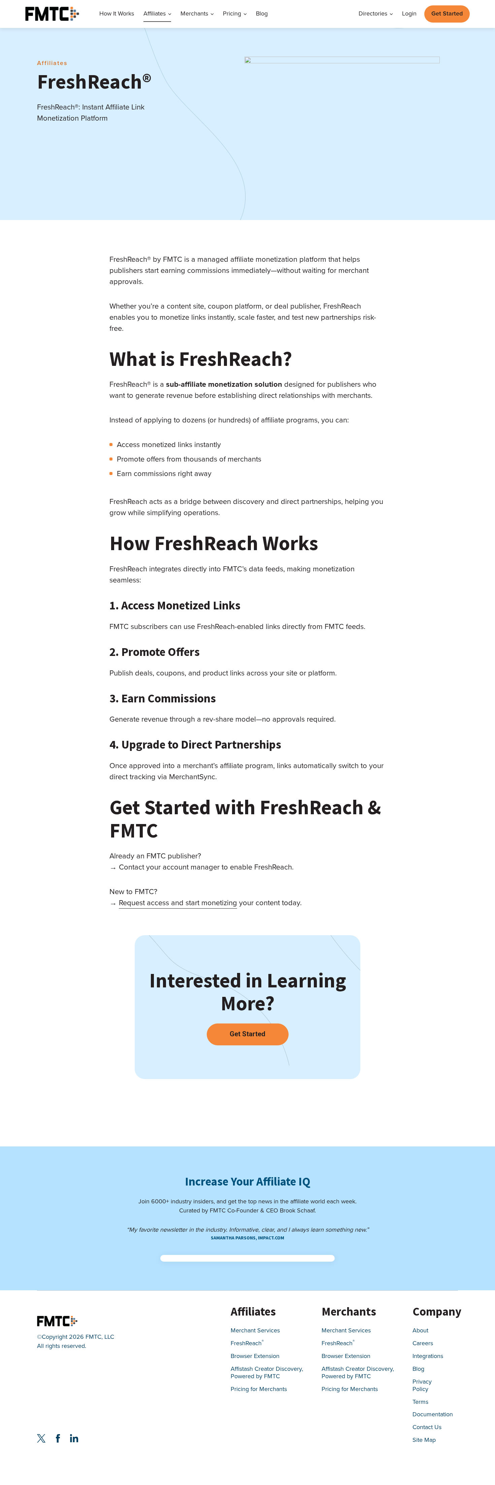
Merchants (194, 14)
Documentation (432, 1415)
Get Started (447, 13)
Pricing (232, 14)
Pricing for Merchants (259, 1389)
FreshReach (247, 1344)
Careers (422, 1344)
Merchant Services (255, 1331)
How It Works (116, 14)
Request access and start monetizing (178, 902)
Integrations (427, 1356)
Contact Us (426, 1428)
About (420, 1331)
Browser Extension (255, 1356)
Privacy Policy (422, 1385)
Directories (373, 14)
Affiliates (154, 14)
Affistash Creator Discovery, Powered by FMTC (267, 1373)
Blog (262, 14)
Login (409, 14)
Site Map (424, 1441)
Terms (420, 1402)
